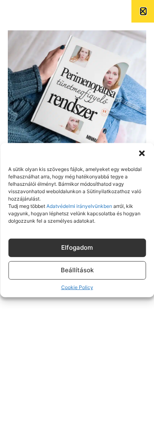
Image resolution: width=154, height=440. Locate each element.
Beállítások (77, 270)
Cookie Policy (77, 287)
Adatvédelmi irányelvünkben (78, 206)
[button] (142, 153)
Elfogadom (77, 247)
